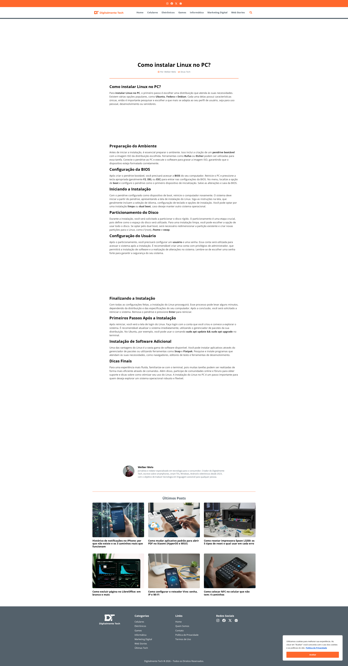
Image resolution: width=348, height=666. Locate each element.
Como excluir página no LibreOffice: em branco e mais (116, 593)
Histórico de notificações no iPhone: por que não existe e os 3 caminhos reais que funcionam (117, 543)
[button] (251, 12)
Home (139, 12)
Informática (197, 12)
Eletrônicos (168, 12)
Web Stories (238, 12)
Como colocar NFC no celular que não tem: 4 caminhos (227, 593)
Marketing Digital (217, 12)
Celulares (152, 12)
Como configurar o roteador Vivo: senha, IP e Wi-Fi (173, 593)
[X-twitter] (176, 3)
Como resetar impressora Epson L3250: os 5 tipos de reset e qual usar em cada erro (229, 542)
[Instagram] (167, 3)
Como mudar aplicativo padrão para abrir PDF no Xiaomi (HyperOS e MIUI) (173, 542)
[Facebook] (172, 3)
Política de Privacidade (316, 648)
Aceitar (312, 654)
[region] (313, 648)
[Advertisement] (174, 39)
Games (182, 12)
